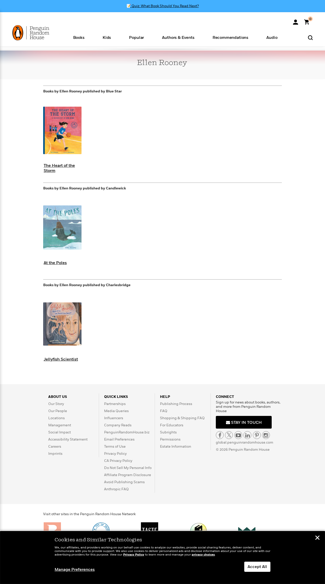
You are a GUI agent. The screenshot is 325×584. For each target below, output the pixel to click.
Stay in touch (246, 422)
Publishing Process (176, 403)
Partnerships (115, 403)
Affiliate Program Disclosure (127, 475)
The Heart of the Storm (59, 168)
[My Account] (295, 20)
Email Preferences (119, 439)
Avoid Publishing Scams (124, 482)
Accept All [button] (257, 567)
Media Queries (116, 411)
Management (59, 425)
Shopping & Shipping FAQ (182, 418)
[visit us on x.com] (229, 435)
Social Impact (59, 432)
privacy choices (203, 555)
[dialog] (162, 557)
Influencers (113, 418)
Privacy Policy (115, 453)
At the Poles (55, 263)
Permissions (170, 439)
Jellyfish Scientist (61, 359)
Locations (56, 418)
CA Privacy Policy (118, 460)
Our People (57, 411)
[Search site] (310, 37)
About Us (57, 396)
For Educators (171, 425)
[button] (78, 37)
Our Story (56, 403)
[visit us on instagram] (266, 435)
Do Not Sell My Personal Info (128, 467)
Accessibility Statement (68, 439)
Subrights (168, 432)
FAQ (163, 411)
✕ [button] (317, 538)
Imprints (55, 453)
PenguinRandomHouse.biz (127, 432)
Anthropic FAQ (116, 489)
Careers (54, 446)
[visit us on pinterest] (257, 435)
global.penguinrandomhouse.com (244, 442)
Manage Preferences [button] (75, 569)
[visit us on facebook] (220, 435)
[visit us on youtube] (238, 435)
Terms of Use (115, 446)
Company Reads (118, 425)
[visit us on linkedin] (247, 435)
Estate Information (175, 446)
